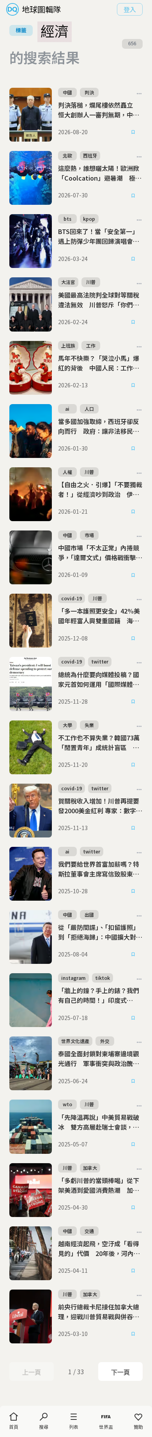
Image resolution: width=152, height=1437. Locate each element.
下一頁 (120, 1372)
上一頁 (31, 1372)
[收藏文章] (133, 132)
